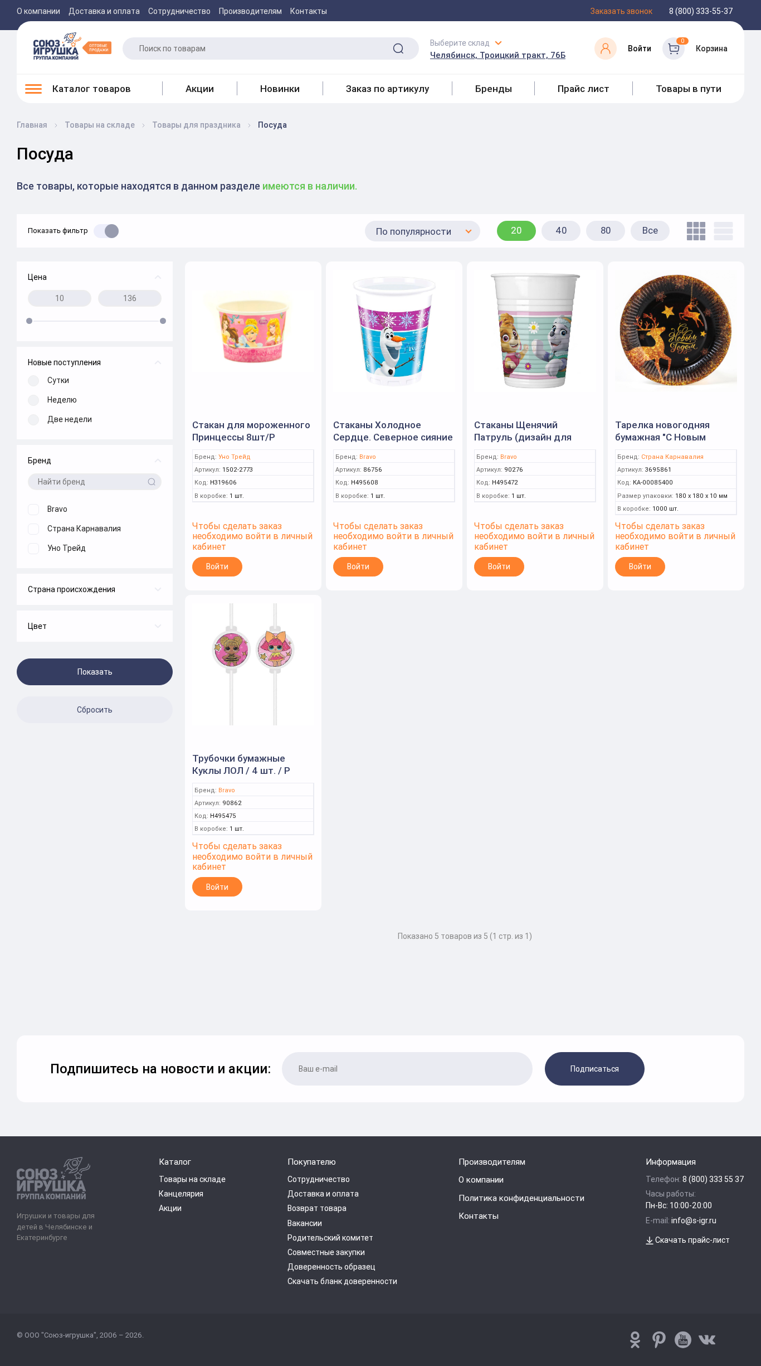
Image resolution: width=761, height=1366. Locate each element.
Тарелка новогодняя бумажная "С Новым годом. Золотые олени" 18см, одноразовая (669, 443)
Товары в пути (688, 89)
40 (561, 230)
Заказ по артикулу (387, 89)
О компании (38, 11)
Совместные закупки (326, 1252)
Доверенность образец (331, 1266)
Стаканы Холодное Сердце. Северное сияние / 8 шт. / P (393, 437)
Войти (217, 566)
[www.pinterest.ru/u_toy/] (635, 1339)
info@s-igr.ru (693, 1220)
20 (516, 230)
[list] (720, 231)
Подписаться (594, 1069)
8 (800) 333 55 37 (713, 1179)
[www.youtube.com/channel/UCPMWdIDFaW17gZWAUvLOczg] (683, 1339)
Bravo (367, 457)
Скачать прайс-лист (691, 1240)
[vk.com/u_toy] (707, 1339)
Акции (200, 89)
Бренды (493, 89)
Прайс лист (583, 89)
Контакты (308, 11)
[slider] (29, 321)
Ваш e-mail (19, 1006)
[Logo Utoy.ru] (72, 45)
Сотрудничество (179, 11)
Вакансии (304, 1223)
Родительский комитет (330, 1237)
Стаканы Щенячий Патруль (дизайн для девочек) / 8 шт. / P (523, 437)
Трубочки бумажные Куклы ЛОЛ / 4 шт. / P (241, 764)
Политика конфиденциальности (521, 1198)
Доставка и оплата (104, 11)
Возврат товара (317, 1208)
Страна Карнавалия (672, 457)
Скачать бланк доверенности (342, 1281)
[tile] (693, 231)
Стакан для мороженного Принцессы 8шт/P (251, 431)
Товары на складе (192, 1179)
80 (606, 230)
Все (650, 230)
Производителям (250, 11)
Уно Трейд (234, 457)
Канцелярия (181, 1193)
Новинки (280, 89)
